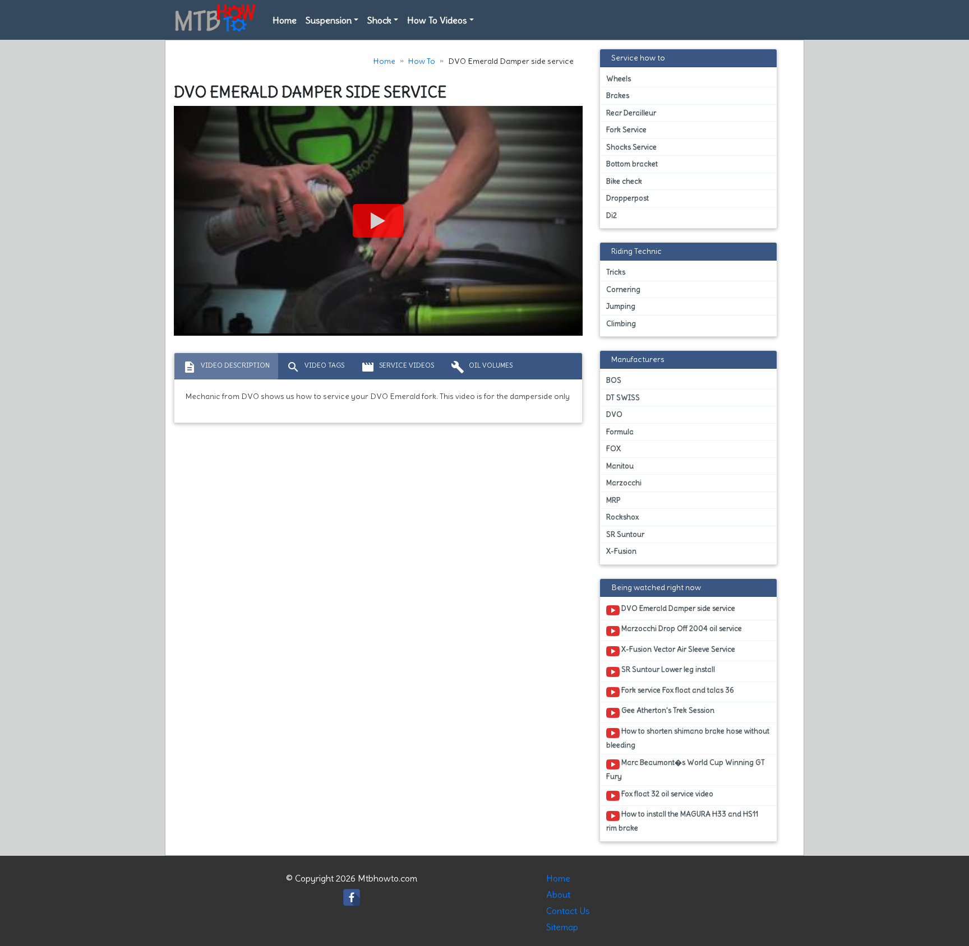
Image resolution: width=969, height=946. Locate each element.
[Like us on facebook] (352, 895)
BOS (613, 380)
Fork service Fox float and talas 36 (677, 690)
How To (421, 61)
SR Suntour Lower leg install (667, 669)
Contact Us (568, 910)
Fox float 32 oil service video (666, 794)
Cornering (623, 289)
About (558, 894)
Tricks (615, 272)
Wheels (618, 79)
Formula (620, 432)
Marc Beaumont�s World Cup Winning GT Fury (685, 769)
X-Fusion (621, 551)
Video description (226, 367)
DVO (614, 414)
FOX (613, 448)
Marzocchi (624, 483)
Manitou (620, 466)
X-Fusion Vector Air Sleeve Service (677, 649)
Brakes (617, 95)
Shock (379, 20)
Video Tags (315, 367)
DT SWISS (623, 397)
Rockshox (622, 517)
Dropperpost (627, 198)
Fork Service (626, 130)
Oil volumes (482, 367)
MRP (613, 500)
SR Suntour (625, 534)
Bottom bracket (632, 164)
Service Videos (397, 367)
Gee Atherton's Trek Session (667, 710)
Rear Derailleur (631, 113)
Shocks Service (631, 147)
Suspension (329, 20)
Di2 (611, 215)
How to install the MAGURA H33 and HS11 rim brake (682, 821)
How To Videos (437, 20)
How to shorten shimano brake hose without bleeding (687, 738)
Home (285, 20)
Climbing (621, 323)
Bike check (624, 181)
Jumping (620, 306)
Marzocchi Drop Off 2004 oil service (681, 628)
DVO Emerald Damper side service (677, 608)
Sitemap (562, 927)
